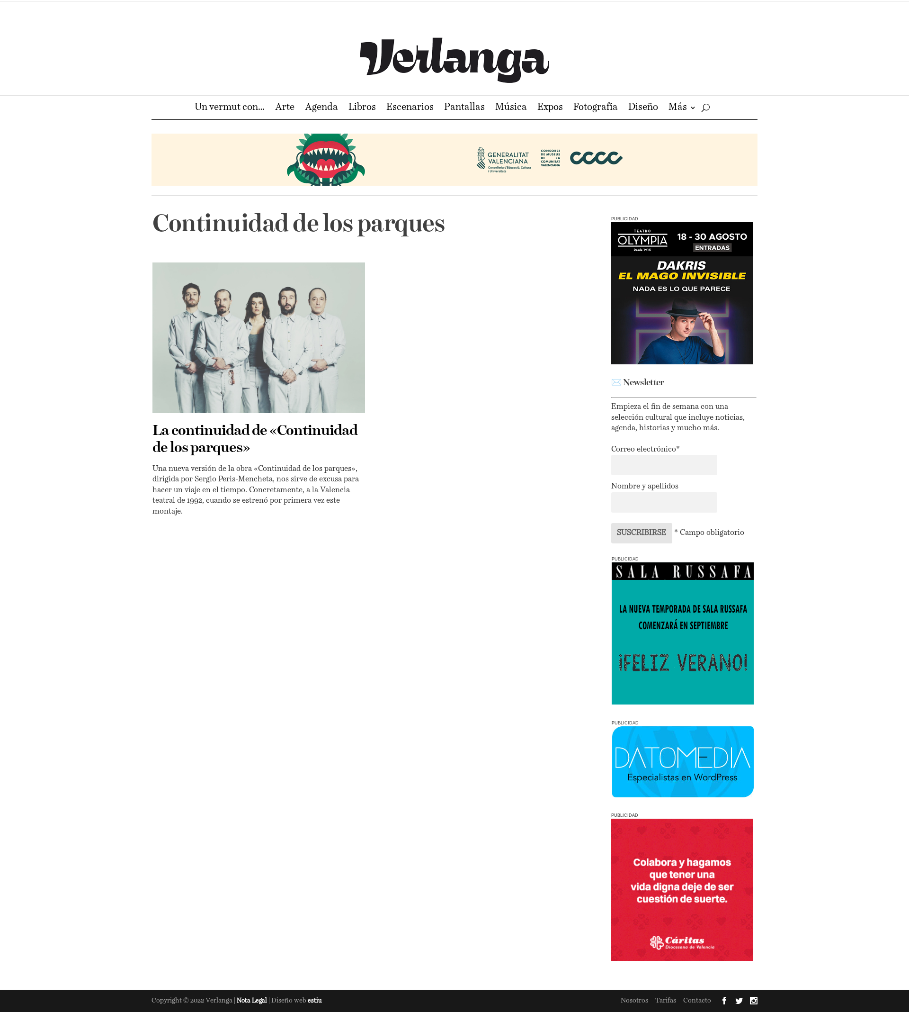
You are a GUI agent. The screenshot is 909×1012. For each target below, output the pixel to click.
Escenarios (410, 108)
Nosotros (634, 1000)
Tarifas (665, 1000)
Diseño (643, 108)
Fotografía (595, 108)
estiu (315, 1001)
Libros (362, 108)
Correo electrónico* (645, 449)
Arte (284, 108)
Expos (550, 108)
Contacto (697, 1000)
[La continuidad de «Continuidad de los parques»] (258, 337)
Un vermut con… (230, 108)
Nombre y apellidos (644, 486)
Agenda (321, 108)
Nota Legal (252, 1001)
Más (677, 108)
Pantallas (464, 108)
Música (511, 108)
